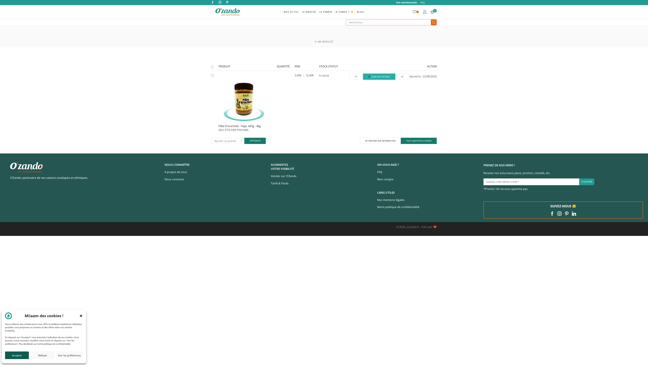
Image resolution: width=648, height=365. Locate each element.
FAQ (422, 2)
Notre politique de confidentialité (398, 207)
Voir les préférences (69, 355)
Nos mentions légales (390, 200)
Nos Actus (291, 12)
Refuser (42, 355)
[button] (81, 316)
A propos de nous (176, 172)
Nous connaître (177, 165)
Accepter (17, 355)
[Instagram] (220, 2)
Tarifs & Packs (280, 183)
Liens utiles (386, 192)
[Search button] (434, 22)
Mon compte (385, 179)
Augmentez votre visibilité (282, 167)
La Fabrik (325, 12)
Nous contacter (174, 179)
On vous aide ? (388, 165)
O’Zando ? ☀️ (345, 12)
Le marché (309, 12)
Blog (360, 12)
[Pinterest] (227, 2)
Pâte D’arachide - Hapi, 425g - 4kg (240, 126)
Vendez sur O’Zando (283, 176)
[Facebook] (212, 2)
